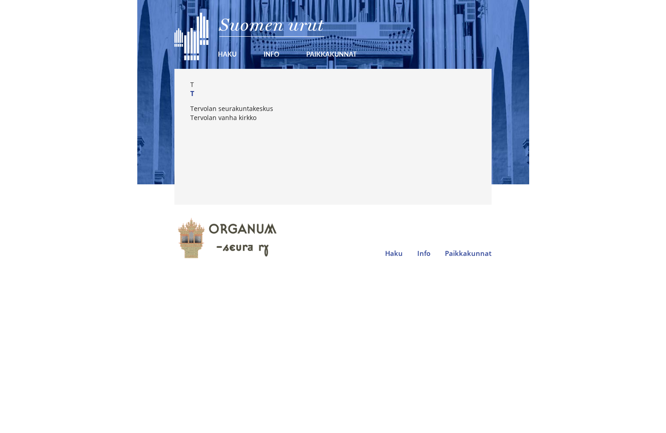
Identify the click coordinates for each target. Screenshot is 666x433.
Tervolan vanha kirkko (223, 117)
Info (271, 53)
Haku (227, 53)
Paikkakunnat (331, 53)
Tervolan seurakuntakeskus (231, 108)
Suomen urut (271, 24)
